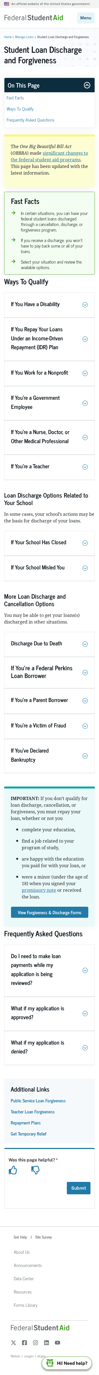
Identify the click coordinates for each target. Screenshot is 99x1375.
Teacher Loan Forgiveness (33, 1111)
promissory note (39, 890)
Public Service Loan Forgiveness (38, 1100)
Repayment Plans (26, 1122)
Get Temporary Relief (28, 1133)
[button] (85, 305)
